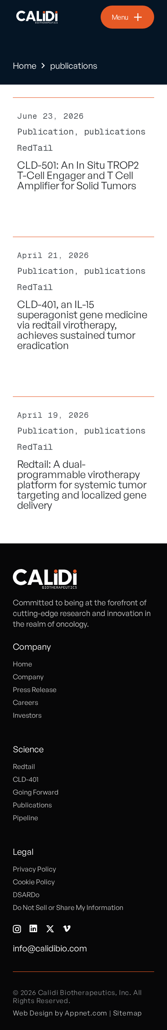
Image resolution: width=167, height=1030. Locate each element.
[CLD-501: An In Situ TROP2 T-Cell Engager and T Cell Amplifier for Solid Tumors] (83, 154)
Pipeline (25, 817)
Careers (25, 702)
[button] (127, 17)
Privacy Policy (34, 869)
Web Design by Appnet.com (60, 1013)
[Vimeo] (67, 928)
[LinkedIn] (33, 928)
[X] (50, 928)
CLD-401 (26, 779)
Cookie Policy (34, 881)
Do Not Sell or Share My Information (68, 907)
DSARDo (26, 894)
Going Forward (36, 792)
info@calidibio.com (50, 948)
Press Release (35, 689)
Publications (32, 805)
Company (28, 676)
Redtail (24, 766)
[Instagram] (17, 929)
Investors (27, 715)
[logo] (37, 17)
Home (24, 65)
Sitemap (128, 1013)
